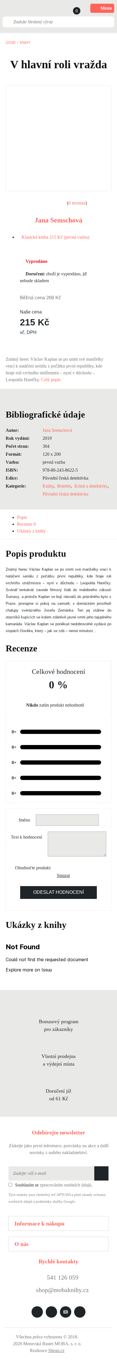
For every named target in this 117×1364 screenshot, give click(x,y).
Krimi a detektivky (91, 486)
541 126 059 (61, 1277)
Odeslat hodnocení (58, 892)
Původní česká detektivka (65, 494)
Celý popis (51, 379)
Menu (106, 8)
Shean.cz (56, 1350)
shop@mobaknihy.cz (62, 1289)
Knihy (25, 43)
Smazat (61, 875)
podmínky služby (49, 1202)
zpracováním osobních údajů (65, 1185)
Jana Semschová (58, 220)
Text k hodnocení (26, 837)
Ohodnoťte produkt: (33, 867)
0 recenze (76, 203)
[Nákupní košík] (71, 8)
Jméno (24, 820)
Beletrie (64, 486)
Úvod (11, 43)
